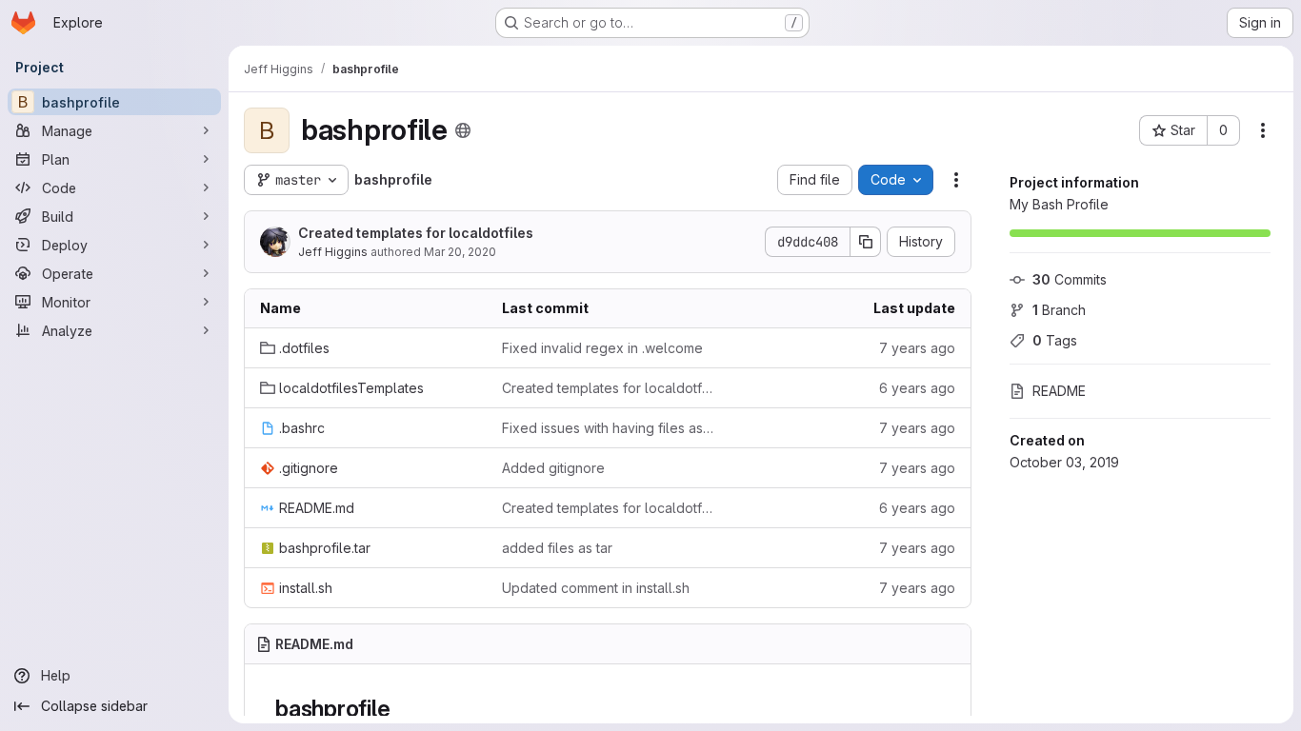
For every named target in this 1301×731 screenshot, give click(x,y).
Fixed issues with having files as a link (607, 428)
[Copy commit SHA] (866, 242)
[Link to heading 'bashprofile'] (402, 708)
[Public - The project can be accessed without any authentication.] (462, 130)
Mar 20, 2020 (460, 252)
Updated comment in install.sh (596, 588)
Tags (1054, 340)
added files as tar (557, 548)
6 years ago (917, 388)
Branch (1059, 310)
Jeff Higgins (333, 252)
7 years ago (917, 348)
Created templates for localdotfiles (415, 233)
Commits (1069, 279)
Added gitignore (553, 468)
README (1059, 391)
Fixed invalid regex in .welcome (602, 348)
